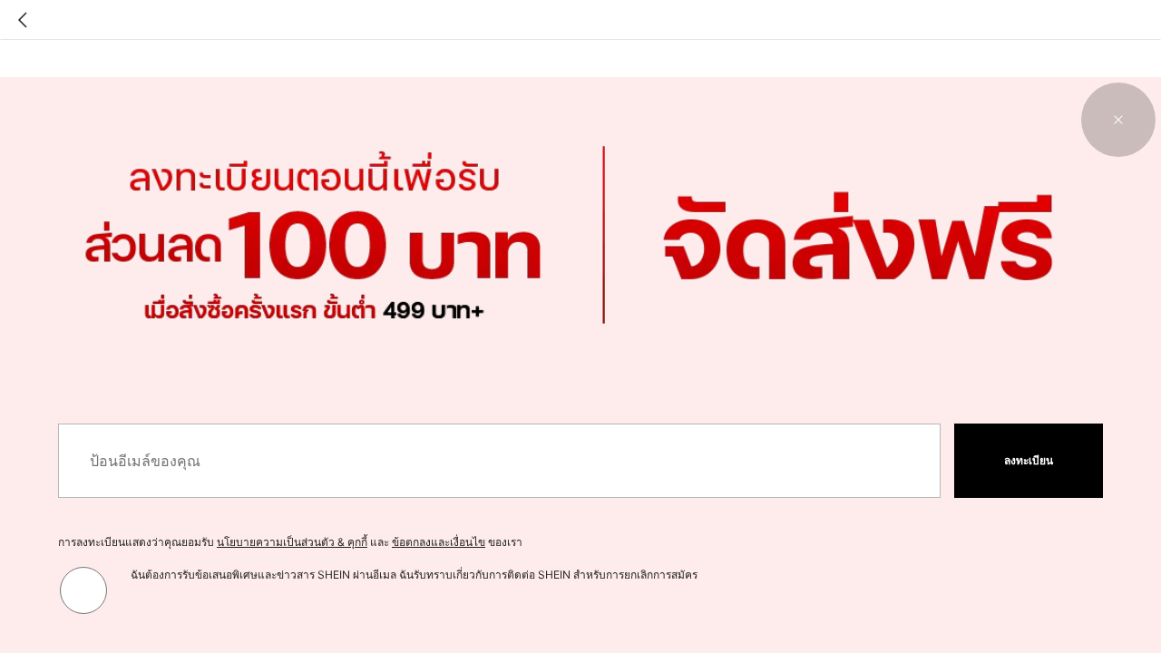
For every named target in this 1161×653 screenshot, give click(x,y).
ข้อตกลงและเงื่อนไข (438, 542)
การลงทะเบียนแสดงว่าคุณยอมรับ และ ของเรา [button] (290, 542)
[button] (1118, 120)
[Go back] (23, 20)
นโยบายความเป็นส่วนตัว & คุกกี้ (292, 542)
